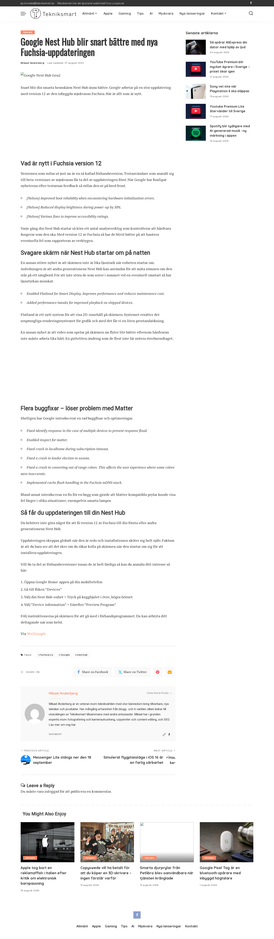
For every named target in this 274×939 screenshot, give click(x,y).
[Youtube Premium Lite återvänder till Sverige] (196, 111)
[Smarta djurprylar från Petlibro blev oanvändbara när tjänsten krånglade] (167, 842)
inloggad (52, 791)
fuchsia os (46, 654)
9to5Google (36, 633)
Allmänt (27, 32)
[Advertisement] (98, 130)
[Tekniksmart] (53, 13)
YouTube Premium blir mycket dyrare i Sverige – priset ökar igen (230, 66)
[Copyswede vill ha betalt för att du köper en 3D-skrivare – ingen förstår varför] (107, 842)
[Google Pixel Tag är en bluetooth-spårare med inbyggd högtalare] (227, 842)
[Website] (164, 734)
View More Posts (157, 692)
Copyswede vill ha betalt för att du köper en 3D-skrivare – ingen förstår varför (105, 872)
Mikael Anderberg (32, 63)
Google (65, 654)
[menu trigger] (25, 13)
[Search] (251, 13)
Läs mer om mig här (62, 725)
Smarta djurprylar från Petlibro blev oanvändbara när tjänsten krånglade (166, 872)
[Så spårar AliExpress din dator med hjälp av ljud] (196, 47)
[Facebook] (251, 3)
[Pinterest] (158, 672)
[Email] (170, 672)
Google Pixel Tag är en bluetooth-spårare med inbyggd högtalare (220, 872)
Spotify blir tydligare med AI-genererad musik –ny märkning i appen (230, 130)
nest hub (82, 654)
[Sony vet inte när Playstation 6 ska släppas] (196, 91)
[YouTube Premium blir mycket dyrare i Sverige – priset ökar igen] (196, 69)
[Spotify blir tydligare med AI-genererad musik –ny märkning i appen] (196, 133)
